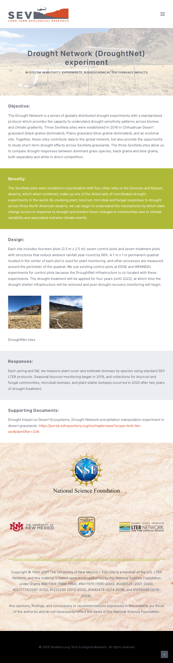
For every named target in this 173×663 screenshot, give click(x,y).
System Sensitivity (44, 72)
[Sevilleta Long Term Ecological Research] (38, 14)
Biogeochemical (97, 72)
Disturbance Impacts (130, 72)
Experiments (72, 72)
